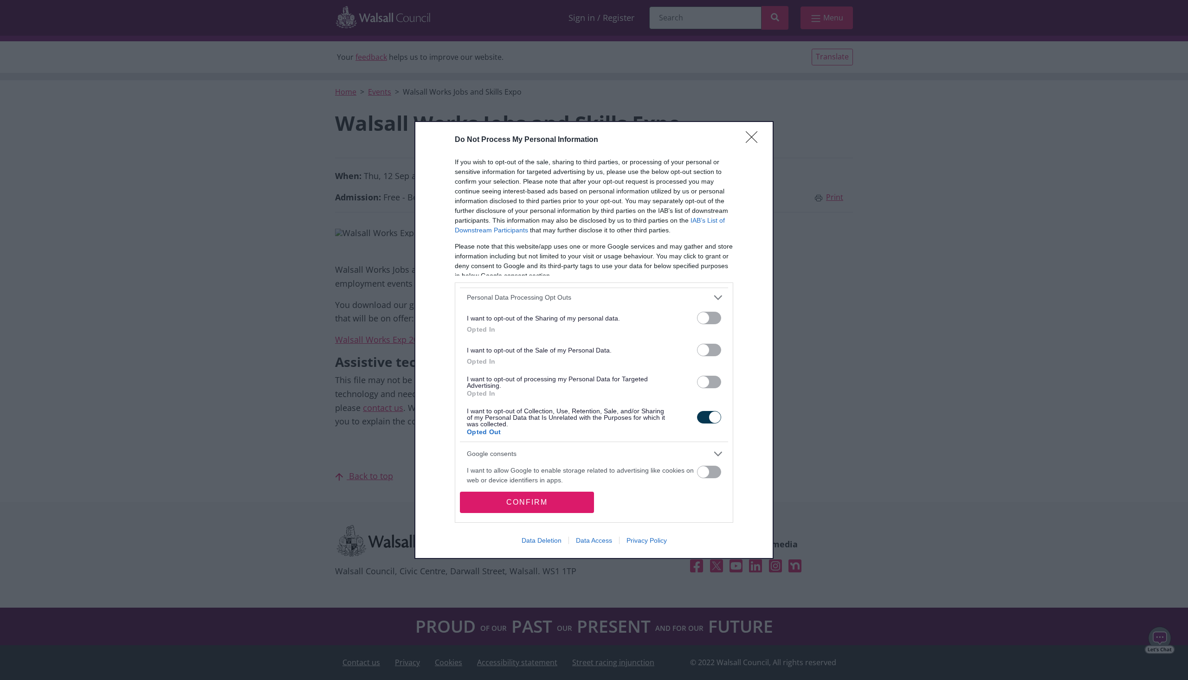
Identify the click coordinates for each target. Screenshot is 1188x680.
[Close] (754, 140)
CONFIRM (527, 502)
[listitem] (594, 297)
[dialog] (594, 340)
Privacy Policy (646, 540)
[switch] (709, 318)
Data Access (594, 540)
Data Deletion (542, 540)
